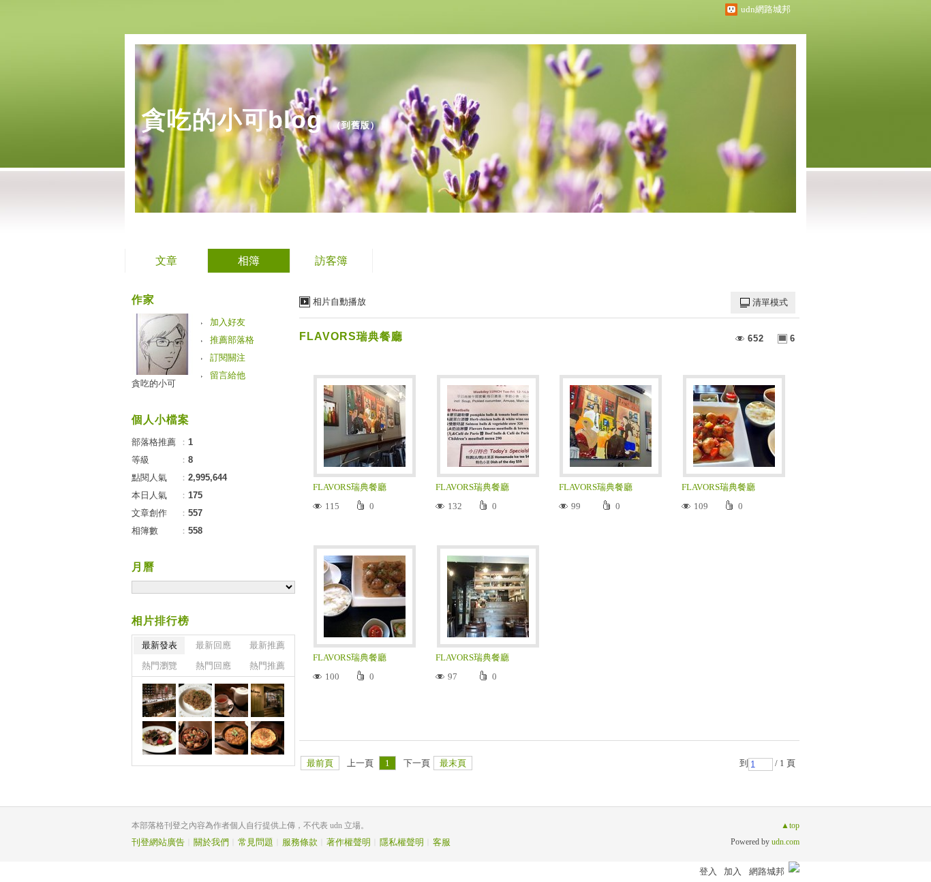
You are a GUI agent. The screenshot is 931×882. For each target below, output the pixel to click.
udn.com (785, 842)
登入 (708, 871)
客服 (442, 842)
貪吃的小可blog (232, 120)
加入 (733, 871)
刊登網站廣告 (158, 842)
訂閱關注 (227, 357)
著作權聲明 (348, 842)
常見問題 (255, 842)
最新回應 (213, 645)
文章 (166, 261)
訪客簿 (331, 261)
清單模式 (770, 302)
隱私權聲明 (402, 842)
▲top (790, 825)
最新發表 (159, 645)
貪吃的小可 (154, 383)
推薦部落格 (232, 340)
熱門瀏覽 (159, 665)
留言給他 (227, 375)
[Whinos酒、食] (159, 700)
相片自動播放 (339, 301)
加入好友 (227, 322)
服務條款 (300, 842)
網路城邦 (766, 871)
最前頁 (320, 763)
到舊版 (355, 125)
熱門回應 (213, 665)
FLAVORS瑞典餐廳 (351, 336)
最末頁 (453, 763)
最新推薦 (267, 645)
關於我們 (211, 842)
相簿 (249, 261)
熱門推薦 (267, 665)
